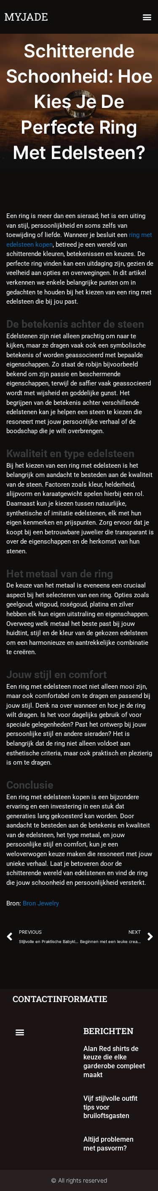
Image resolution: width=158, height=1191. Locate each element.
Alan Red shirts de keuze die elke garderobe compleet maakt (114, 1062)
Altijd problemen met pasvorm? (108, 1143)
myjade (26, 17)
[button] (147, 17)
